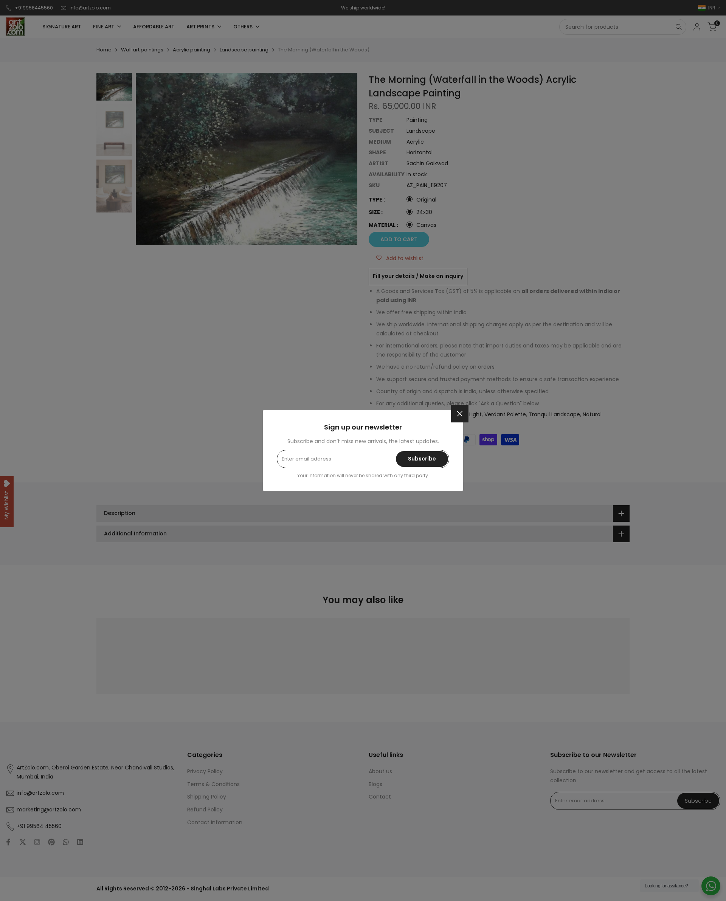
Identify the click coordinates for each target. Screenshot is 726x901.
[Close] (459, 413)
